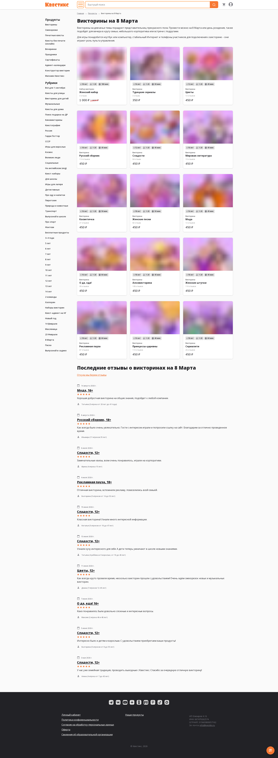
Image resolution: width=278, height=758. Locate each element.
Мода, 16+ (85, 390)
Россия (48, 130)
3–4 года (49, 238)
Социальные (51, 162)
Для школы (51, 179)
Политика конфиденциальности (80, 719)
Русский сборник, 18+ (94, 420)
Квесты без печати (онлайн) (55, 42)
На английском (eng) (56, 168)
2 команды (51, 297)
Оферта (66, 729)
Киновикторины (53, 120)
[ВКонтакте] (118, 702)
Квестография (52, 125)
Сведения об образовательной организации (87, 734)
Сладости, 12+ (88, 453)
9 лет (48, 264)
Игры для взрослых (55, 146)
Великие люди (52, 157)
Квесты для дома (54, 109)
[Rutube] (146, 702)
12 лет (48, 280)
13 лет (48, 286)
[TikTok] (160, 702)
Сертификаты (52, 59)
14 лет (48, 291)
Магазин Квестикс (54, 75)
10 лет (48, 270)
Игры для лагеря (54, 184)
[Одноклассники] (139, 702)
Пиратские (50, 200)
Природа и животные (56, 205)
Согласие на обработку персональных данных (88, 724)
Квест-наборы (52, 173)
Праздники (51, 54)
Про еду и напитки (55, 195)
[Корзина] (224, 4)
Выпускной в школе (55, 216)
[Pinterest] (153, 702)
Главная (80, 13)
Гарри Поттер (52, 136)
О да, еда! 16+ (88, 603)
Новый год (50, 318)
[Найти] (214, 4)
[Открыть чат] (270, 750)
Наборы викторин (54, 307)
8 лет (48, 259)
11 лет (48, 275)
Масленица (51, 329)
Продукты (92, 13)
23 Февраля (51, 334)
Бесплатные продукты (57, 232)
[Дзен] (132, 702)
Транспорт (51, 211)
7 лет (48, 254)
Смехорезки (51, 30)
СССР (47, 141)
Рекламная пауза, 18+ (94, 482)
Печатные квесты (54, 35)
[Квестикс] (57, 5)
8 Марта (49, 339)
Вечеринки (50, 49)
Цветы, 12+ (86, 570)
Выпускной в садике (55, 350)
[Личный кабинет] (231, 4)
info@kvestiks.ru (207, 725)
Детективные (52, 189)
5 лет (48, 243)
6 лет (48, 248)
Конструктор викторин (57, 70)
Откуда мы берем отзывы (91, 375)
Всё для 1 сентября (55, 87)
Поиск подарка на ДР (56, 114)
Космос (49, 152)
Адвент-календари (55, 65)
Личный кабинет (71, 714)
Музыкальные (52, 103)
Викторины (51, 24)
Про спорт (50, 221)
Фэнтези (49, 227)
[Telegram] (111, 702)
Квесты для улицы (55, 93)
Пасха (48, 345)
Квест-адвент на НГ (55, 313)
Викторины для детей (56, 98)
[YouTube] (125, 702)
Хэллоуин (50, 302)
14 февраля (51, 323)
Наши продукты (134, 714)
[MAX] (166, 702)
